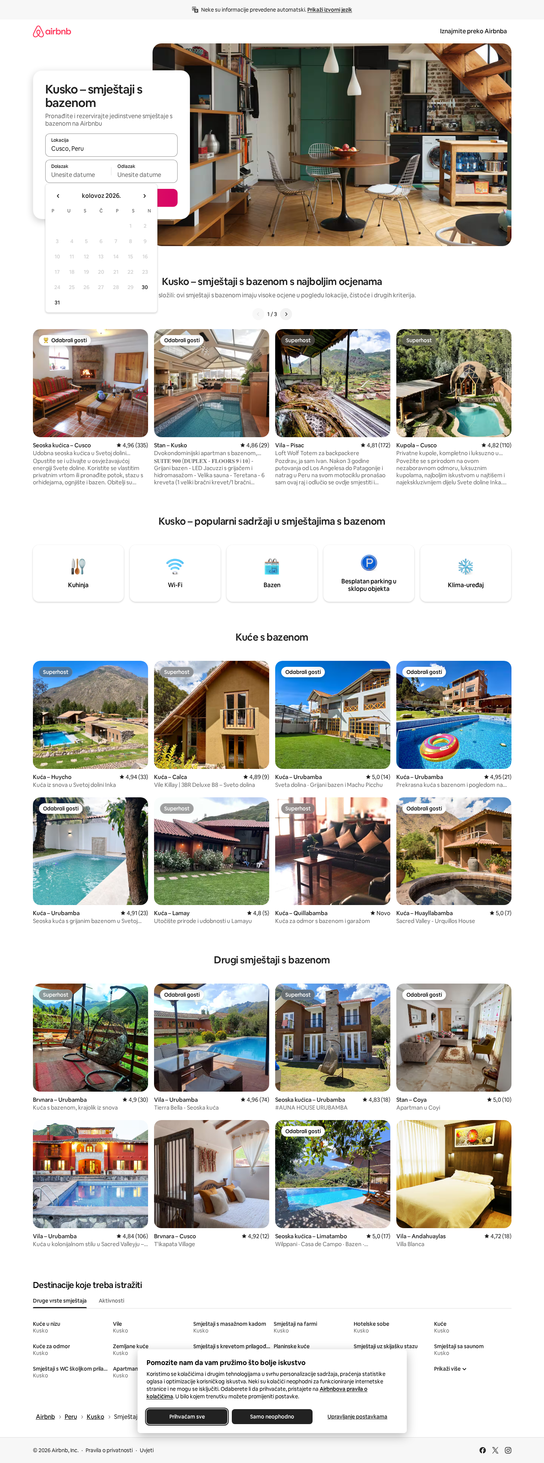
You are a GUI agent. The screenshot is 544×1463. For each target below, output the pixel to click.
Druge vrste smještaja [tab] (60, 1300)
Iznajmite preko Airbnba (473, 31)
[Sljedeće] (286, 314)
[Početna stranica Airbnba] (52, 31)
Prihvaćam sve (187, 1416)
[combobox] (111, 148)
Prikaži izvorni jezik (329, 9)
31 (57, 302)
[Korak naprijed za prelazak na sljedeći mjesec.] (144, 196)
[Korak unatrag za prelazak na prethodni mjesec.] (58, 196)
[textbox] (78, 174)
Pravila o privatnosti (109, 1450)
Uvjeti (147, 1450)
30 (145, 287)
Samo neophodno (272, 1416)
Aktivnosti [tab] (111, 1300)
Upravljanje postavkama (357, 1416)
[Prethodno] (258, 314)
